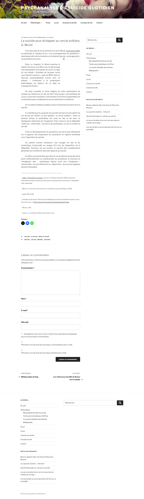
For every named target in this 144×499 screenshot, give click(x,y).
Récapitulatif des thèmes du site (100, 61)
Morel (40, 239)
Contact (99, 23)
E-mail (24, 310)
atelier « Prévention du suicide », (33, 178)
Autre (27, 239)
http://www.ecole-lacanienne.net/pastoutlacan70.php (51, 202)
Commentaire (27, 268)
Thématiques (35, 23)
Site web (24, 322)
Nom (24, 299)
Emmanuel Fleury (45, 37)
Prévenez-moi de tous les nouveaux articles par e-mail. (43, 353)
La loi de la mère (73, 51)
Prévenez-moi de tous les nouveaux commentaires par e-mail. (46, 345)
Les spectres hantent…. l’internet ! (98, 112)
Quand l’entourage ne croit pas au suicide (101, 116)
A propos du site (86, 23)
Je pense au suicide (70, 23)
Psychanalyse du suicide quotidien (67, 7)
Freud (48, 23)
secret (47, 239)
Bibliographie (93, 70)
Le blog (34, 236)
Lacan (56, 23)
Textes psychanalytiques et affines (101, 64)
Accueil (24, 23)
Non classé (44, 236)
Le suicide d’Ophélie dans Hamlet (101, 67)
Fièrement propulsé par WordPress (33, 494)
